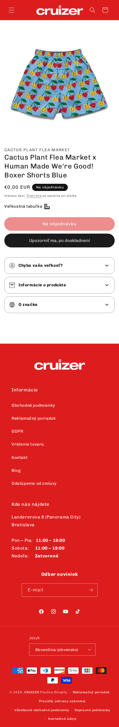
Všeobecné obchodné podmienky (41, 710)
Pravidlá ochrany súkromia (62, 701)
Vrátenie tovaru (28, 444)
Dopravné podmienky (92, 710)
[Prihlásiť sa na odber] (91, 590)
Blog (16, 470)
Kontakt (19, 457)
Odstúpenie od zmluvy (34, 483)
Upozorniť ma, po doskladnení (59, 240)
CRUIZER (31, 692)
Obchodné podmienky (33, 405)
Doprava (34, 196)
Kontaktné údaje (62, 719)
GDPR (17, 431)
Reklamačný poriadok (34, 418)
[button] (11, 10)
